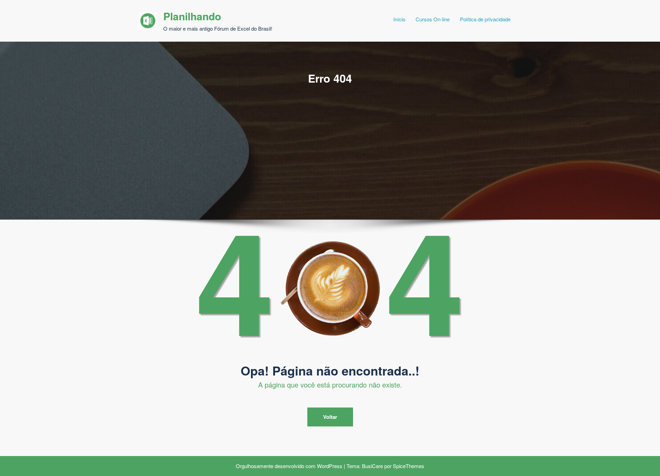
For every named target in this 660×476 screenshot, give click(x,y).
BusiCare (372, 465)
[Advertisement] (330, 137)
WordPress (329, 465)
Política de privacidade (485, 19)
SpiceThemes (408, 465)
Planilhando (192, 16)
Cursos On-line (433, 19)
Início (399, 19)
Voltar (330, 417)
